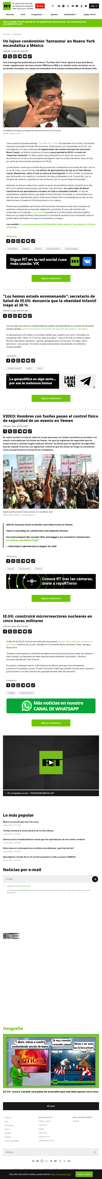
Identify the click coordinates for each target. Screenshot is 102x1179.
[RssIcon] (64, 1161)
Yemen (38, 568)
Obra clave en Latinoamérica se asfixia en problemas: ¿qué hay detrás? (38, 848)
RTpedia (8, 1137)
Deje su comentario (51, 278)
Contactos (43, 1125)
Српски (75, 1169)
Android (76, 1121)
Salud (39, 368)
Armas (10, 568)
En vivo (40, 5)
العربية (36, 1169)
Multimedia (69, 14)
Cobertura (43, 1132)
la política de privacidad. (22, 886)
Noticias (10, 14)
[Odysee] (42, 1161)
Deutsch (46, 1169)
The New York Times (48, 143)
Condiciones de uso (46, 1140)
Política (38, 248)
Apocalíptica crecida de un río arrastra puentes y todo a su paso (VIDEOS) (39, 856)
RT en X (51, 1106)
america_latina (71, 248)
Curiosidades (24, 568)
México (26, 248)
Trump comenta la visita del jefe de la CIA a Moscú (28, 830)
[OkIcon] (81, 6)
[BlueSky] (77, 6)
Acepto (19, 886)
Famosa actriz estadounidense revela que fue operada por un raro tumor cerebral (44, 839)
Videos (7, 1129)
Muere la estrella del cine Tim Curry (21, 821)
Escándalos (12, 248)
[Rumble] (63, 6)
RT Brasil (27, 1169)
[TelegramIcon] (72, 6)
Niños (29, 368)
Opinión (54, 14)
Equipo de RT (90, 14)
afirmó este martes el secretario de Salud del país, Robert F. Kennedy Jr (55, 328)
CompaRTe (16, 1169)
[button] (51, 762)
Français (66, 1169)
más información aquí (61, 1174)
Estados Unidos (53, 248)
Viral (23, 14)
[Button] (53, 6)
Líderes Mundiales (12, 1141)
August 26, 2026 (47, 546)
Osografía (13, 1028)
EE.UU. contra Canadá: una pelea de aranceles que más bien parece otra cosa (50, 1092)
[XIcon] (68, 6)
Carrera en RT (44, 1136)
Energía (11, 693)
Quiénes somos (45, 1121)
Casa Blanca (37, 212)
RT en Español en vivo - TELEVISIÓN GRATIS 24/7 (30, 793)
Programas (36, 14)
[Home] (7, 6)
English (56, 1169)
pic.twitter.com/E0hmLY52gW (22, 540)
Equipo (41, 1129)
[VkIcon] (59, 6)
